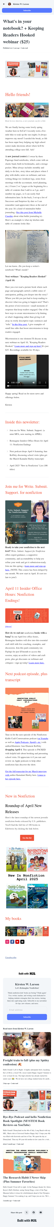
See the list (27, 837)
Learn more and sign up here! (28, 346)
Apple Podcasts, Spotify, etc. (28, 742)
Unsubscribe (10, 957)
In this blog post (19, 324)
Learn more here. (36, 662)
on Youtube (43, 738)
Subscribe (27, 10)
